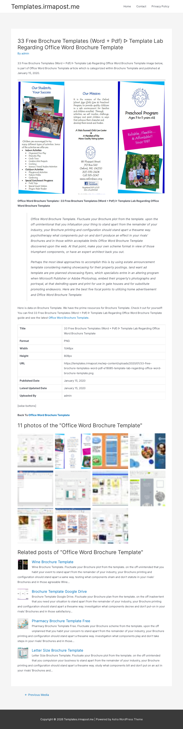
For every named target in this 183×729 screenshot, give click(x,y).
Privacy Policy (160, 6)
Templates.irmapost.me (45, 6)
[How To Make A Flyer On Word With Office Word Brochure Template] (35, 451)
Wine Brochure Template (52, 562)
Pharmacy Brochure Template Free (61, 621)
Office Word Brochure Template (68, 317)
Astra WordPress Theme (127, 719)
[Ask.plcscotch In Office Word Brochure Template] (35, 488)
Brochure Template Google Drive (59, 591)
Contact (141, 6)
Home (127, 6)
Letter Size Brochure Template (57, 650)
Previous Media (37, 695)
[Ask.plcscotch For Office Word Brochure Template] (73, 526)
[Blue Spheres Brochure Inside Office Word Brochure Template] (148, 451)
